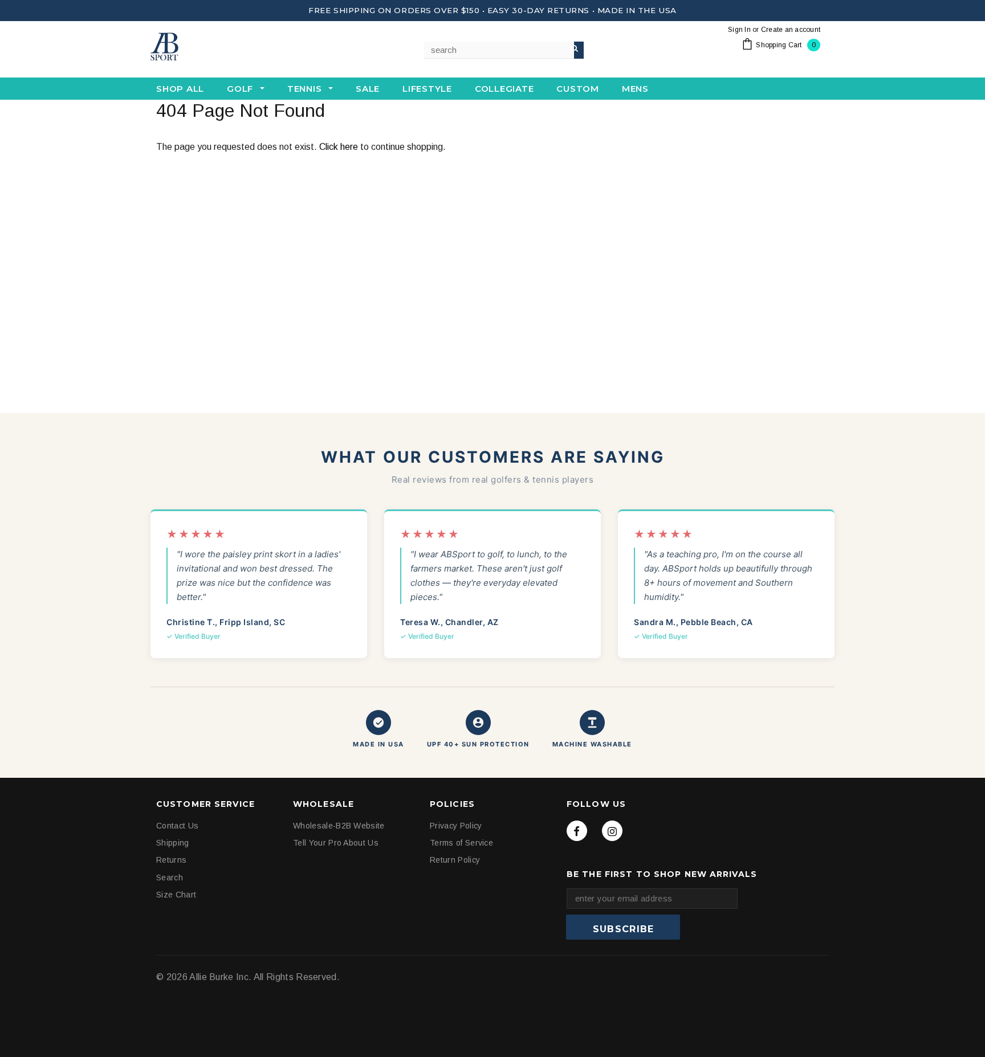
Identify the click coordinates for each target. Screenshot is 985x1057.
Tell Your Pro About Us (335, 843)
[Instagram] (612, 831)
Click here (339, 147)
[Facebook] (577, 831)
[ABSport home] (207, 47)
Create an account (790, 30)
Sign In (739, 30)
